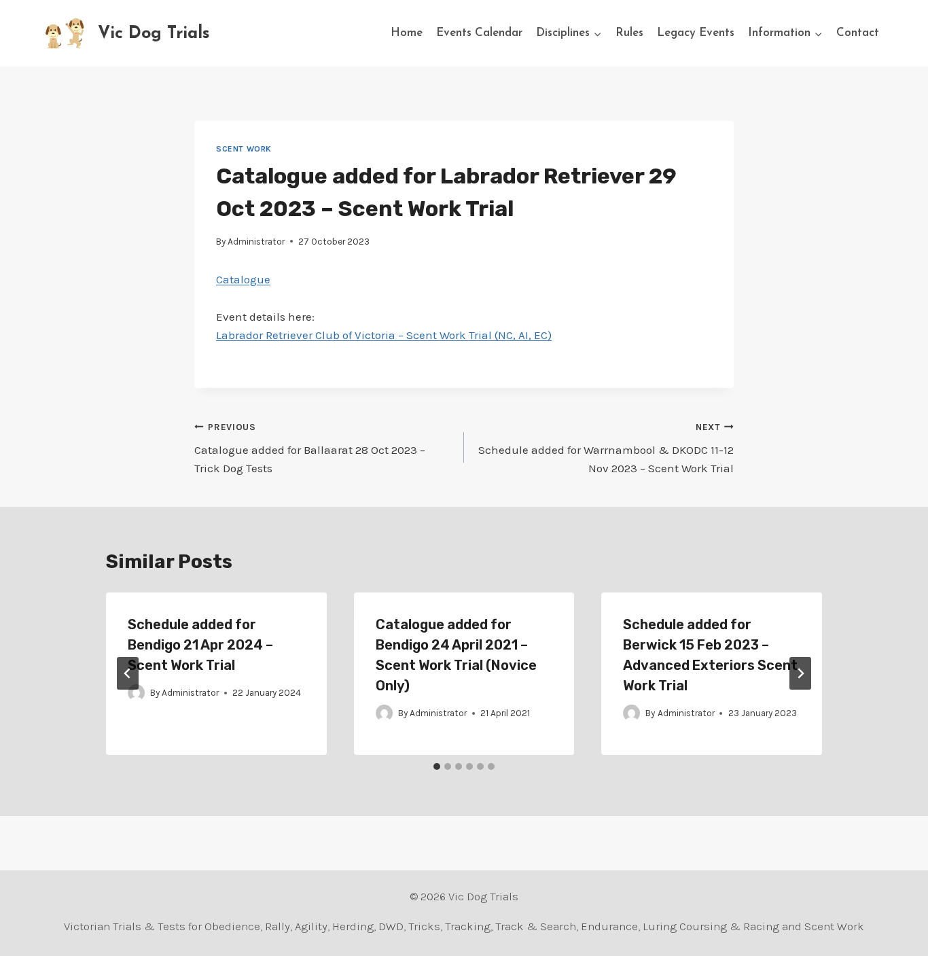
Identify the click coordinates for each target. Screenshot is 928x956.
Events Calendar (479, 33)
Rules (629, 33)
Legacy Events (695, 33)
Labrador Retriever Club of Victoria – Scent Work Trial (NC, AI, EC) (384, 335)
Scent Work (244, 149)
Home (407, 33)
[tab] (436, 766)
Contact (857, 33)
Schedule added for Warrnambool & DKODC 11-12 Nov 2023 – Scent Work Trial (606, 449)
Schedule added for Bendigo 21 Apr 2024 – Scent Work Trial (200, 644)
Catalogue (243, 279)
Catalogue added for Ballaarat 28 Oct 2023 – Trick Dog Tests (309, 449)
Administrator (256, 241)
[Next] (800, 673)
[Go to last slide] (128, 673)
